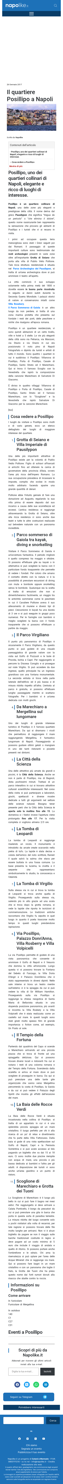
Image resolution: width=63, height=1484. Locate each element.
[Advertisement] (31, 49)
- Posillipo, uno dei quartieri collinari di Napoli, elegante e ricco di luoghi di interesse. (28, 154)
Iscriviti (47, 1371)
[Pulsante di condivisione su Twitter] (27, 1385)
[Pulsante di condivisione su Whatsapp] (36, 1385)
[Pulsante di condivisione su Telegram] (46, 1385)
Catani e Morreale (40, 1459)
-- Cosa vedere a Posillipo (22, 162)
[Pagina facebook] (20, 1439)
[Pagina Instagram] (28, 1439)
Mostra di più (16, 166)
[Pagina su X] (36, 1439)
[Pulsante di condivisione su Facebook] (17, 1385)
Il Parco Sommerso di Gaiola (24, 307)
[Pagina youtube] (43, 1439)
